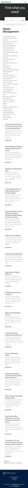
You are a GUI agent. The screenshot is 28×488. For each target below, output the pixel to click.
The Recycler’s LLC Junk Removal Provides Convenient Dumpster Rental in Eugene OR (14, 442)
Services (14, 478)
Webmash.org (16, 484)
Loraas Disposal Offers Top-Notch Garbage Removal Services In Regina (13, 191)
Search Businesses (14, 477)
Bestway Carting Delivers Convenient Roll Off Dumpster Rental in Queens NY (13, 375)
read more (8, 140)
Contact (14, 479)
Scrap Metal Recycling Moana (13, 254)
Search (22, 20)
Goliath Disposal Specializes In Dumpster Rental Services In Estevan (14, 148)
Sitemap (16, 486)
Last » (20, 463)
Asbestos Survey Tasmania (13, 235)
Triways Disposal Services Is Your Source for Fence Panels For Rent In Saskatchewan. (13, 126)
